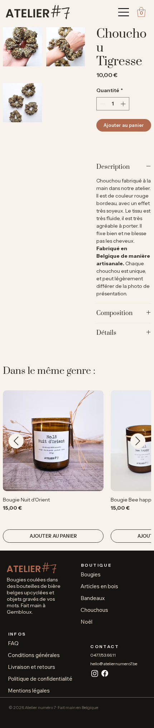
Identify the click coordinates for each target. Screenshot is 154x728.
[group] (77, 466)
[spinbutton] (112, 103)
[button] (141, 12)
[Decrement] (101, 103)
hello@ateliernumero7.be (113, 663)
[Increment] (123, 103)
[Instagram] (94, 673)
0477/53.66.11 (103, 655)
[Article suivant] (137, 440)
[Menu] (123, 12)
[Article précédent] (16, 440)
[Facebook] (104, 673)
